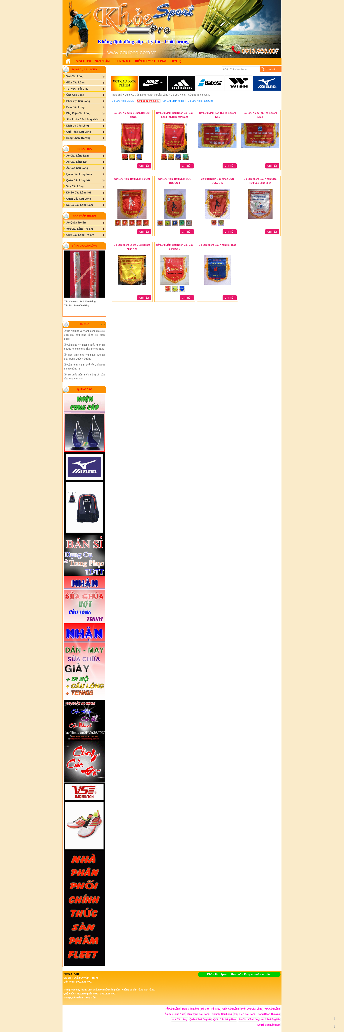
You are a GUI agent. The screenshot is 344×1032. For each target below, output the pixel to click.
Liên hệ (175, 61)
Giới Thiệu (83, 61)
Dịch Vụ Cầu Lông (158, 94)
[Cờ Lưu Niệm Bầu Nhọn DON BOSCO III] (175, 219)
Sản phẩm (102, 61)
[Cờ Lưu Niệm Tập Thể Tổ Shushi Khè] (217, 148)
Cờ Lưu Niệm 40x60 (173, 101)
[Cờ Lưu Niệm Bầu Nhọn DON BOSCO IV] (217, 219)
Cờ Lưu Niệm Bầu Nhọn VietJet (132, 179)
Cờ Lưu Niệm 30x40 (148, 101)
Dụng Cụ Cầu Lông (135, 94)
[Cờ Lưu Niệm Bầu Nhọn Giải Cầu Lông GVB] (174, 284)
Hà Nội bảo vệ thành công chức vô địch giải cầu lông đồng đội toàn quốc (84, 335)
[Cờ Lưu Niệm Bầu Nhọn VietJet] (132, 219)
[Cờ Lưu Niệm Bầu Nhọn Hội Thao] (217, 284)
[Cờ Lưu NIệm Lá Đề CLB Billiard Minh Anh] (132, 284)
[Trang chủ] (68, 61)
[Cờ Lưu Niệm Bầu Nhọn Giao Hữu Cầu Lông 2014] (260, 219)
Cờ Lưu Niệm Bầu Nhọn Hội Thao (217, 245)
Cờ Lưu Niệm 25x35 (123, 101)
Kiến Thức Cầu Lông (150, 61)
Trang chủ (116, 94)
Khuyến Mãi (122, 61)
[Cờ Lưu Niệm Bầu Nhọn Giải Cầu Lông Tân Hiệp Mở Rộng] (174, 153)
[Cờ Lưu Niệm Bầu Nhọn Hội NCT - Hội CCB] (132, 153)
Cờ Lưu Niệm (178, 94)
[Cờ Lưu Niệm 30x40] (172, 56)
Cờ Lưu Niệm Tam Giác (200, 101)
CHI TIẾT (144, 165)
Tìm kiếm (271, 69)
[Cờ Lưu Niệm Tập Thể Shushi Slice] (260, 147)
